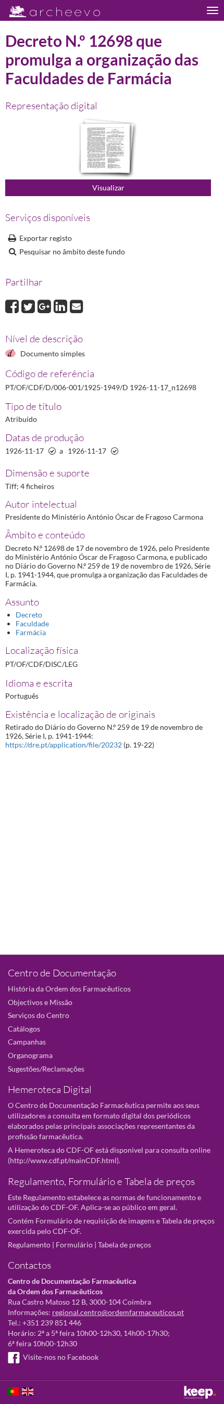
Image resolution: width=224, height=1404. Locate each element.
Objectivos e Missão (40, 1002)
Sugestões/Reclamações (46, 1068)
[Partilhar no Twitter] (29, 305)
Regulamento (29, 1244)
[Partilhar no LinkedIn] (62, 305)
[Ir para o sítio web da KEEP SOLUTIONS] (200, 1392)
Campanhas (27, 1041)
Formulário (74, 1244)
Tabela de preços (124, 1244)
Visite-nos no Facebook (60, 1357)
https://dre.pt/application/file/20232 (63, 744)
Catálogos (24, 1028)
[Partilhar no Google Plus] (46, 305)
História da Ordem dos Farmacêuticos (69, 988)
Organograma (30, 1055)
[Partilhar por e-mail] (76, 305)
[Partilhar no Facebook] (13, 305)
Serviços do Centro (38, 1015)
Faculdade (32, 623)
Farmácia (31, 632)
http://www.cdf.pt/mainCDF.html (63, 1160)
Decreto (29, 614)
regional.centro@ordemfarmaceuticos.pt (118, 1312)
